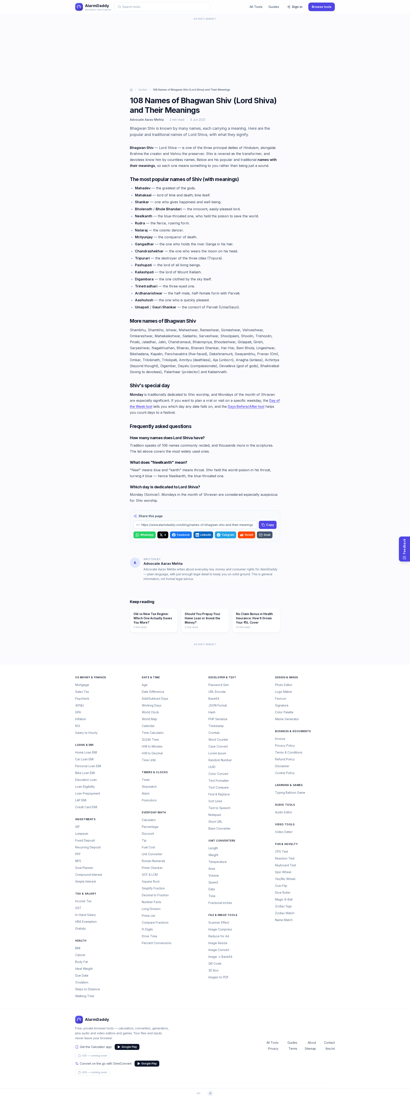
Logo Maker (283, 691)
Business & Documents (293, 731)
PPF (78, 854)
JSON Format (217, 705)
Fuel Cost (148, 847)
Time (211, 896)
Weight (213, 855)
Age (145, 685)
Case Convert (218, 746)
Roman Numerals (153, 861)
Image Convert (218, 950)
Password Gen (218, 685)
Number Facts (151, 902)
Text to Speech (219, 808)
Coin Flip (281, 886)
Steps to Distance (87, 989)
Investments (85, 819)
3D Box (213, 970)
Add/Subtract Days (155, 698)
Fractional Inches (220, 903)
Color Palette (284, 712)
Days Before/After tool (246, 406)
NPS (78, 861)
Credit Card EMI (86, 807)
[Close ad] (210, 1093)
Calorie (80, 955)
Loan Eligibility (85, 786)
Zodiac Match (284, 913)
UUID (211, 767)
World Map (149, 719)
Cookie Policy (285, 773)
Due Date (81, 975)
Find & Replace (219, 794)
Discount (148, 833)
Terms (292, 1048)
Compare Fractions (155, 922)
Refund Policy (285, 759)
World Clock (150, 712)
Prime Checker (152, 868)
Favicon (280, 698)
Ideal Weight (84, 968)
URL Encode (217, 691)
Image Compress (220, 929)
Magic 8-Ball (284, 899)
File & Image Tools (222, 915)
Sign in (297, 7)
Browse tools (321, 7)
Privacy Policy (285, 745)
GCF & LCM (150, 874)
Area (211, 868)
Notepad (214, 815)
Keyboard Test (285, 865)
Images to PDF (218, 977)
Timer (146, 780)
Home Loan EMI (86, 752)
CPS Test (281, 851)
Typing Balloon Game (290, 792)
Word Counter (218, 739)
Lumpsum (81, 833)
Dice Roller (282, 892)
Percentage (150, 827)
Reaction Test (284, 858)
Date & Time (151, 677)
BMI (77, 948)
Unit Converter (152, 854)
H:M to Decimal (152, 753)
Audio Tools (285, 804)
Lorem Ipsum (217, 753)
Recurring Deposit (88, 847)
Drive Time (149, 936)
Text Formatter (218, 780)
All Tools (256, 7)
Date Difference (153, 691)
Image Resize (217, 943)
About (312, 1042)
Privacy (273, 1048)
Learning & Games (289, 785)
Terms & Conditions (288, 752)
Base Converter (219, 828)
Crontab (214, 732)
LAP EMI (80, 800)
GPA (78, 712)
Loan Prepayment (87, 793)
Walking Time (84, 996)
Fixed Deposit (85, 840)
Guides (273, 7)
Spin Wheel (283, 872)
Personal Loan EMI (88, 766)
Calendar (148, 726)
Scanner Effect (218, 922)
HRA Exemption (86, 921)
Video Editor (284, 832)
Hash (211, 712)
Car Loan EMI (84, 759)
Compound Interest (88, 874)
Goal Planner (84, 868)
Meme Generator (287, 719)
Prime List (148, 915)
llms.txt (330, 1048)
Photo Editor (283, 685)
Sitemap (310, 1048)
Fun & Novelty (286, 844)
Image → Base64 (220, 956)
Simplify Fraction (153, 888)
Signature (281, 705)
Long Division (151, 909)
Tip (144, 840)
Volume (213, 875)
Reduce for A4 (218, 936)
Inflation (80, 719)
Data (211, 889)
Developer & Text (222, 677)
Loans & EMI (84, 744)
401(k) (79, 705)
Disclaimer (282, 766)
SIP (77, 827)
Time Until (149, 760)
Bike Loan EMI (85, 773)
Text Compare (218, 787)
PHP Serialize (217, 719)
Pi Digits (147, 929)
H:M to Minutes (152, 746)
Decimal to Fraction (155, 895)
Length (213, 848)
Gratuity (80, 928)
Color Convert (218, 774)
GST (78, 908)
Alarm (145, 793)
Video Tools (285, 824)
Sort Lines (215, 801)
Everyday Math (154, 812)
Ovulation (81, 982)
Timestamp (216, 726)
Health (80, 940)
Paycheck (82, 698)
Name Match (284, 920)
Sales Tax (82, 691)
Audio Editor (283, 812)
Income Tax (83, 901)
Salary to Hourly (86, 732)
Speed (213, 882)
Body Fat (81, 962)
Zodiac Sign (283, 906)
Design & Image (286, 677)
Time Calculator (153, 732)
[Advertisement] (205, 51)
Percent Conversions (156, 943)
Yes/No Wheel (285, 879)
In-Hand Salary (85, 915)
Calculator (149, 820)
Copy (270, 525)
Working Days (151, 705)
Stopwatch (149, 786)
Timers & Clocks (155, 772)
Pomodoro (149, 800)
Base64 (213, 698)
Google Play (129, 1046)
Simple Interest (85, 881)
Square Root (151, 881)
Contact (329, 1042)
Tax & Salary (85, 893)
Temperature (217, 862)
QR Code (214, 963)
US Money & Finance (90, 677)
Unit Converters (221, 840)
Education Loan (86, 780)
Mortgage (82, 685)
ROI (77, 726)
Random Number (220, 760)
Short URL (215, 821)
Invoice (280, 738)
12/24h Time (150, 739)
